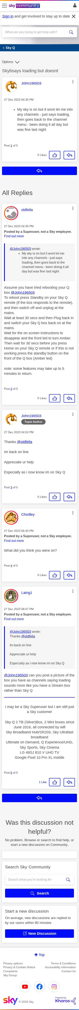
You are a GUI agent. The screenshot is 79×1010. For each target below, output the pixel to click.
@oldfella (24, 442)
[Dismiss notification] (73, 16)
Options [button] (7, 62)
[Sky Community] (25, 6)
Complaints (10, 971)
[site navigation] (4, 6)
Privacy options (13, 963)
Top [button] (42, 955)
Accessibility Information (60, 967)
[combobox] (35, 32)
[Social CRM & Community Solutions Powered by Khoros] (66, 1001)
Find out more (14, 236)
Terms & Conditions (63, 963)
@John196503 (20, 248)
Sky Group (10, 975)
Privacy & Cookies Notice (19, 967)
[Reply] (69, 155)
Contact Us (69, 971)
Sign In (74, 6)
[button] (73, 82)
